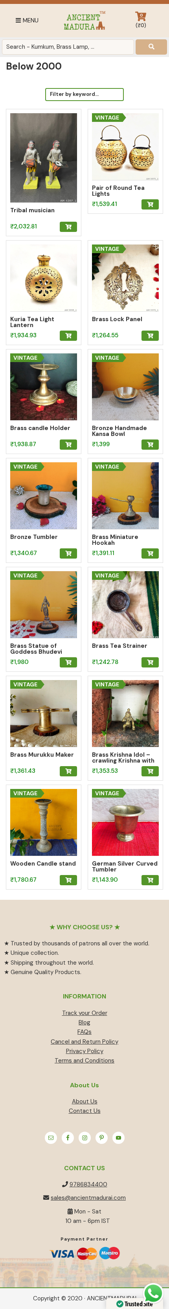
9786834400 (88, 1184)
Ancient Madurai (84, 20)
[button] (68, 227)
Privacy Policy (84, 1051)
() (141, 21)
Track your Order (84, 1013)
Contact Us (85, 1111)
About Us (84, 1101)
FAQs (84, 1032)
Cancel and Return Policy (84, 1042)
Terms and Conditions (84, 1060)
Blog (84, 1022)
